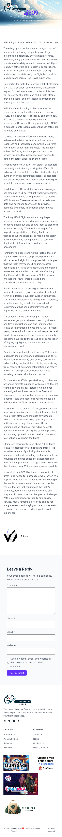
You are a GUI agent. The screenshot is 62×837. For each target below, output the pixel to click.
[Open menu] (57, 7)
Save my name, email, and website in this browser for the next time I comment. (30, 662)
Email (11, 631)
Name (11, 618)
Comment (13, 585)
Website (11, 645)
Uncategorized (42, 20)
